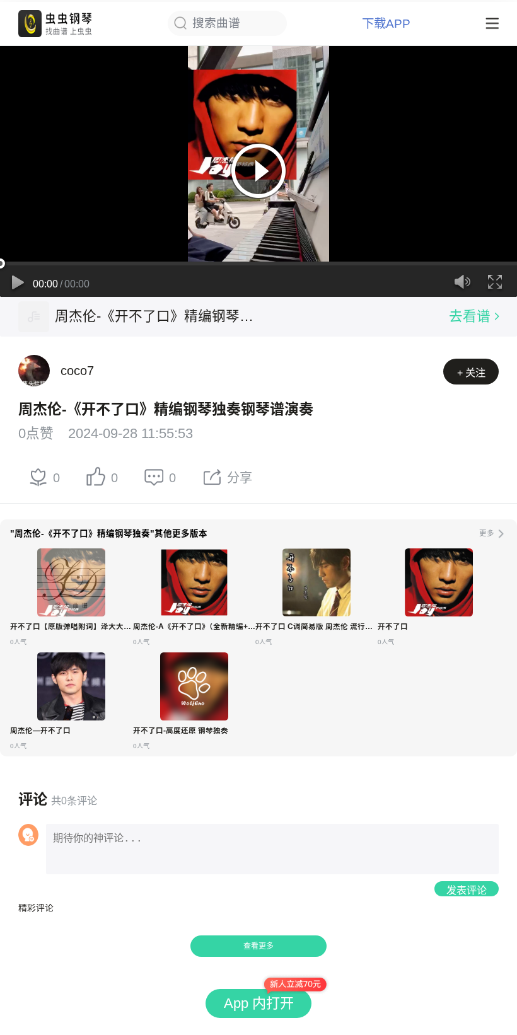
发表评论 (466, 890)
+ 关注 (471, 372)
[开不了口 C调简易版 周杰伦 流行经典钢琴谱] (316, 582)
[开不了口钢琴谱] (439, 582)
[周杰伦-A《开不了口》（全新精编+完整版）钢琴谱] (194, 582)
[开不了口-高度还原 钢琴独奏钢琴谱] (194, 686)
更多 (486, 533)
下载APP (386, 24)
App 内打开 (259, 1003)
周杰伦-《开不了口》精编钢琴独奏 (157, 316)
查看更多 (258, 946)
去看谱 (470, 316)
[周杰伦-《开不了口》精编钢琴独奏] (33, 316)
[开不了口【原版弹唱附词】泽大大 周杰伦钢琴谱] (71, 582)
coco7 (77, 371)
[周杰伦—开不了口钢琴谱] (71, 686)
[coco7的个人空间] (34, 370)
